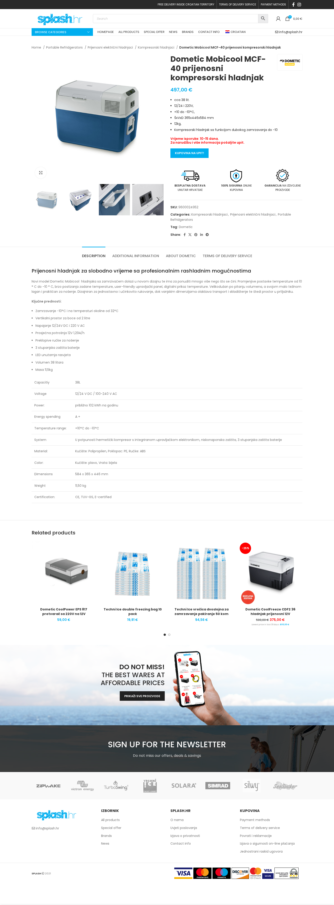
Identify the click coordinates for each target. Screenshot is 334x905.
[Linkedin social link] (201, 235)
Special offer (111, 828)
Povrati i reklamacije (256, 836)
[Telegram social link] (207, 235)
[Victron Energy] (82, 785)
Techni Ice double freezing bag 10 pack (133, 611)
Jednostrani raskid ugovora (261, 851)
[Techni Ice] (150, 785)
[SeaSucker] (285, 785)
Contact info (180, 843)
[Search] (263, 18)
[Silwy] (252, 785)
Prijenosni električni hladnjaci (111, 47)
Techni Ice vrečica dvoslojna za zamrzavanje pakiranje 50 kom (201, 611)
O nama (177, 820)
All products (110, 820)
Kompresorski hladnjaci (156, 47)
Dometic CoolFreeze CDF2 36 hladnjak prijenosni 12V (270, 611)
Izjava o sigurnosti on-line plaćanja (267, 843)
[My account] (278, 18)
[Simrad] (218, 785)
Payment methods (255, 820)
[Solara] (184, 785)
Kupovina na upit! (189, 153)
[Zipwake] (48, 785)
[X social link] (190, 235)
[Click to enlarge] (40, 172)
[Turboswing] (116, 785)
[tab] (93, 254)
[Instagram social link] (299, 4)
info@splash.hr (290, 32)
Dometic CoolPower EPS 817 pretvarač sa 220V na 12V (63, 611)
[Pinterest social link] (196, 235)
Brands (106, 836)
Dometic (186, 227)
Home (37, 47)
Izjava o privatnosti (185, 836)
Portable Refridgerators (65, 47)
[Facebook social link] (293, 4)
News (105, 843)
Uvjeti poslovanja (183, 828)
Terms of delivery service (260, 828)
